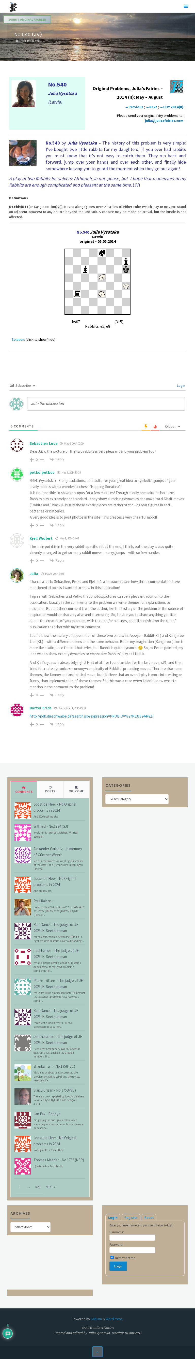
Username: (116, 1232)
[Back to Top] (97, 1351)
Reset (149, 1217)
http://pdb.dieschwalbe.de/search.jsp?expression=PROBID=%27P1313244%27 (92, 716)
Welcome (76, 791)
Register (131, 1217)
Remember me (125, 1258)
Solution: (18, 339)
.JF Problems (31, 41)
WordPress (114, 1319)
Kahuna (96, 1319)
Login (180, 385)
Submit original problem (27, 19)
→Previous (134, 107)
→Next (151, 107)
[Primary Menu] (186, 6)
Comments (23, 792)
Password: (116, 1244)
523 (38, 1186)
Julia (34, 573)
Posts (50, 791)
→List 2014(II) (171, 107)
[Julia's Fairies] (13, 6)
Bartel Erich (41, 708)
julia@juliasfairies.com (164, 120)
